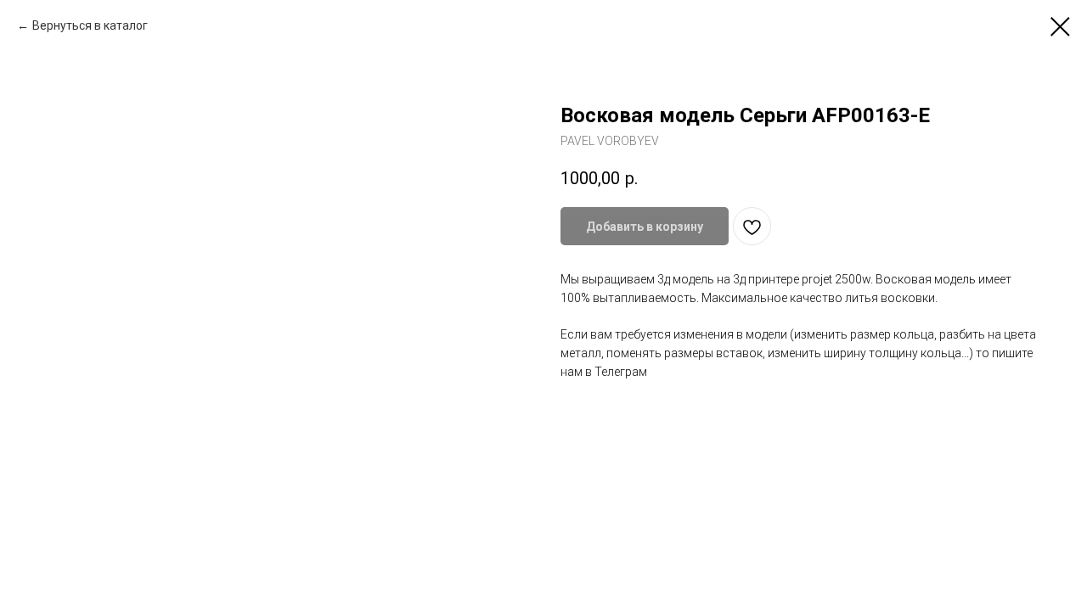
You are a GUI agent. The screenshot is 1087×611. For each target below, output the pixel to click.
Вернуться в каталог (90, 25)
